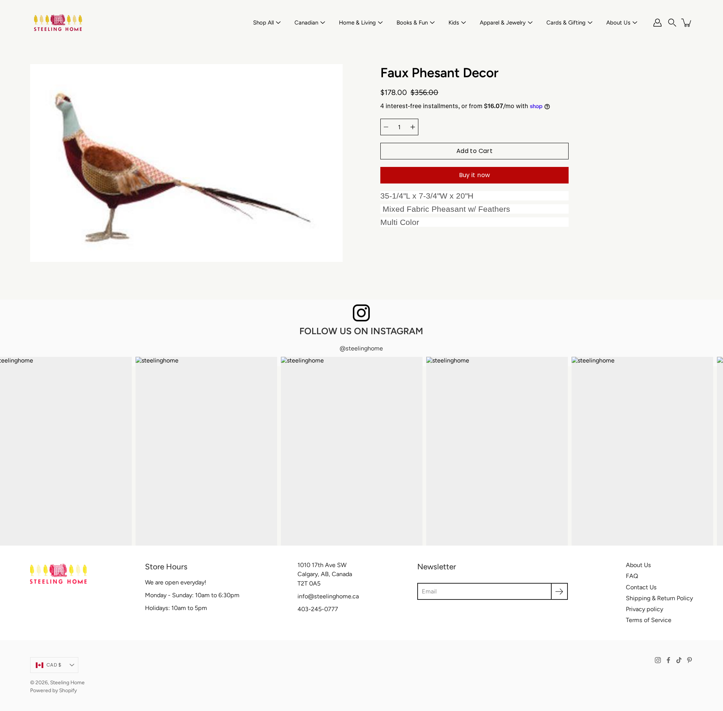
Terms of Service (648, 620)
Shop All (263, 22)
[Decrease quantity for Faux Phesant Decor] (386, 127)
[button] (672, 22)
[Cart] (687, 23)
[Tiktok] (679, 660)
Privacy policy (644, 609)
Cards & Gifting (566, 22)
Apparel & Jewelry (503, 22)
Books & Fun (412, 22)
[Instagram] (657, 660)
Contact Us (641, 587)
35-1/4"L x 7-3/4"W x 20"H (426, 195)
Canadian (306, 22)
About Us (618, 22)
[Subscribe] (559, 591)
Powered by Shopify (53, 690)
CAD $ (53, 664)
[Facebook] (668, 660)
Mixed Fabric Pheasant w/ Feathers (445, 209)
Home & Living (357, 22)
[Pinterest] (689, 660)
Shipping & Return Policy (659, 598)
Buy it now (474, 175)
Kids (453, 22)
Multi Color (399, 222)
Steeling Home (67, 682)
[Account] (657, 23)
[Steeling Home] (58, 22)
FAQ (632, 576)
